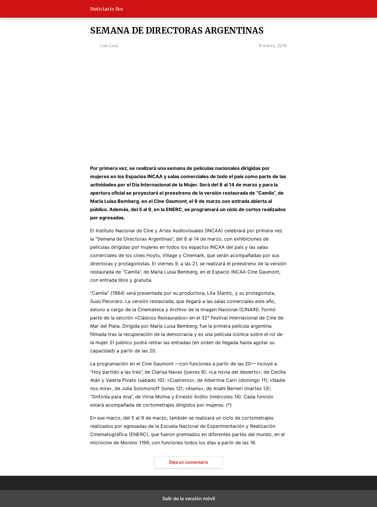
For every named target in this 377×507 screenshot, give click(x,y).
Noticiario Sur (106, 9)
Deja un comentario (188, 462)
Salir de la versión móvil (188, 498)
